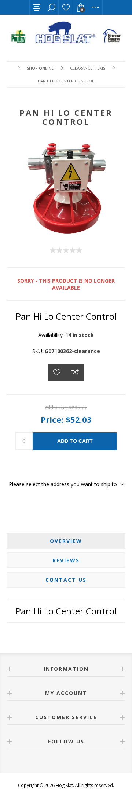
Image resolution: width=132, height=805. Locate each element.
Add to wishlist (57, 372)
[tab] (66, 541)
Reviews (66, 560)
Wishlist (66, 7)
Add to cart (75, 441)
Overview (66, 540)
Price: (52, 419)
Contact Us (66, 579)
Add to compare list (75, 372)
